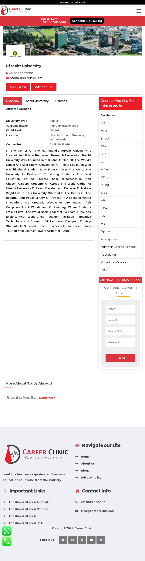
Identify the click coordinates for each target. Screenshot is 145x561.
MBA (104, 200)
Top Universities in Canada (28, 509)
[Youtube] (91, 540)
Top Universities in (22, 516)
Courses (61, 100)
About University (37, 100)
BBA (103, 146)
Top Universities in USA (25, 523)
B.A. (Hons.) (108, 115)
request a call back (72, 2)
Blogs (85, 470)
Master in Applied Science (118, 246)
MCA (104, 208)
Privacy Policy (91, 477)
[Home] (36, 454)
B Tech (105, 138)
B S (103, 215)
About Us (88, 463)
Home (85, 456)
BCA (103, 154)
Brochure (45, 87)
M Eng (105, 184)
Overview (12, 100)
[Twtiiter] (82, 540)
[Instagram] (72, 540)
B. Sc (104, 192)
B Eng (104, 177)
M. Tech (106, 169)
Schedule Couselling (87, 20)
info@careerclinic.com (98, 510)
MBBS (104, 270)
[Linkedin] (100, 540)
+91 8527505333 (128, 279)
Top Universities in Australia (29, 502)
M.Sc (104, 130)
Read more (47, 397)
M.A (103, 123)
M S (103, 223)
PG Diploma (108, 254)
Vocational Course (113, 262)
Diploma (106, 231)
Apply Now (18, 87)
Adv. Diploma (109, 239)
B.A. (103, 161)
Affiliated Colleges (18, 108)
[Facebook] (63, 540)
